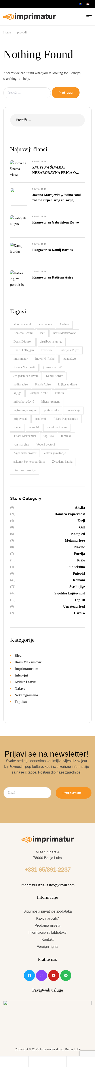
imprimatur (20, 358)
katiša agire (20, 384)
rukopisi (34, 427)
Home (7, 32)
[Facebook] (29, 975)
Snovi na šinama (57, 427)
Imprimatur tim (26, 669)
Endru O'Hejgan (23, 350)
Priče (81, 560)
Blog (18, 655)
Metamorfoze (75, 540)
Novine (79, 547)
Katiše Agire (43, 384)
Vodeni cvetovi (45, 444)
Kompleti (78, 534)
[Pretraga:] (27, 92)
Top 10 (79, 600)
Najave (20, 688)
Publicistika (76, 567)
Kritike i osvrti (25, 682)
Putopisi (79, 573)
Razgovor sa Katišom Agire (52, 277)
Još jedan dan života (25, 376)
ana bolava (45, 324)
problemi (40, 418)
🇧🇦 (80, 3)
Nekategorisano (26, 695)
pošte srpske (51, 410)
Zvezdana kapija (62, 461)
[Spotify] (65, 975)
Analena (64, 324)
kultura (59, 393)
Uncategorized (74, 606)
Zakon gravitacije (55, 453)
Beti (42, 333)
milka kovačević (23, 401)
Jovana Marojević (24, 367)
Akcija (80, 507)
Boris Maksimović (64, 333)
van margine (21, 444)
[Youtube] (53, 975)
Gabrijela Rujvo (69, 350)
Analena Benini (23, 333)
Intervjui (21, 675)
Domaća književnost (70, 514)
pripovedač (20, 418)
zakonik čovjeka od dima (29, 461)
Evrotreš (46, 350)
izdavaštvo (69, 358)
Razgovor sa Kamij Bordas (52, 250)
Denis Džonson (22, 341)
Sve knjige (77, 586)
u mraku (66, 436)
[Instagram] (41, 975)
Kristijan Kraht (38, 393)
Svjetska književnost (69, 593)
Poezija (79, 554)
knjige (17, 393)
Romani (79, 580)
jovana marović (52, 367)
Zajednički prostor (24, 453)
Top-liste (21, 702)
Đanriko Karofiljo (24, 470)
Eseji (81, 520)
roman (17, 427)
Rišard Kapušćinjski (65, 418)
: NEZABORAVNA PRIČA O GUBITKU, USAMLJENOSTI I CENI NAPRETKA (56, 170)
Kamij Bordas (54, 376)
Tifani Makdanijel (24, 436)
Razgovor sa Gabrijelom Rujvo (55, 222)
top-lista (49, 436)
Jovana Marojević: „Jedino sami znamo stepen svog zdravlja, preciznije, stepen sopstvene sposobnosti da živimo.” (56, 198)
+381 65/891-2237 (48, 869)
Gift (82, 527)
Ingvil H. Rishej (45, 358)
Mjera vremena (50, 401)
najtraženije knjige (24, 410)
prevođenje (73, 410)
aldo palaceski (22, 324)
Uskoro (79, 613)
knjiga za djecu (67, 384)
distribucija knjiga (51, 341)
